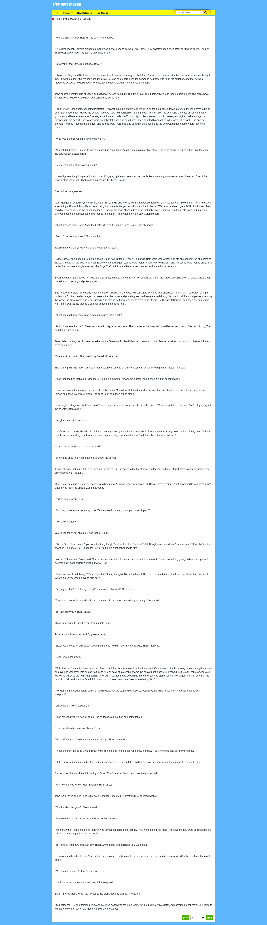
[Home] (57, 13)
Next (209, 918)
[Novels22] (67, 5)
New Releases (84, 13)
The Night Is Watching (68, 19)
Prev (185, 918)
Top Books (102, 13)
